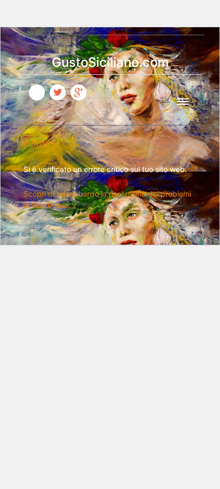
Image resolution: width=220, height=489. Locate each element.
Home (36, 143)
